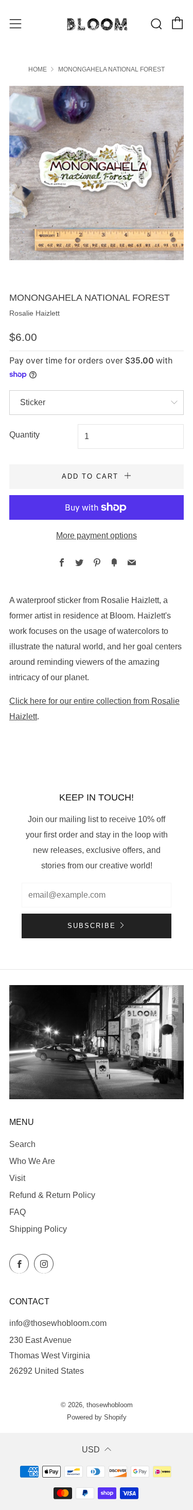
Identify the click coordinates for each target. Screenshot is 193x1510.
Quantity (24, 434)
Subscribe (91, 926)
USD (91, 1449)
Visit (17, 1178)
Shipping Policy (38, 1229)
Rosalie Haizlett (34, 313)
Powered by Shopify (97, 1417)
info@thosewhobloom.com (58, 1323)
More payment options (96, 535)
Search (22, 1144)
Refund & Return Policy (52, 1195)
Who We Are (32, 1161)
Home (37, 69)
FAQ (17, 1212)
